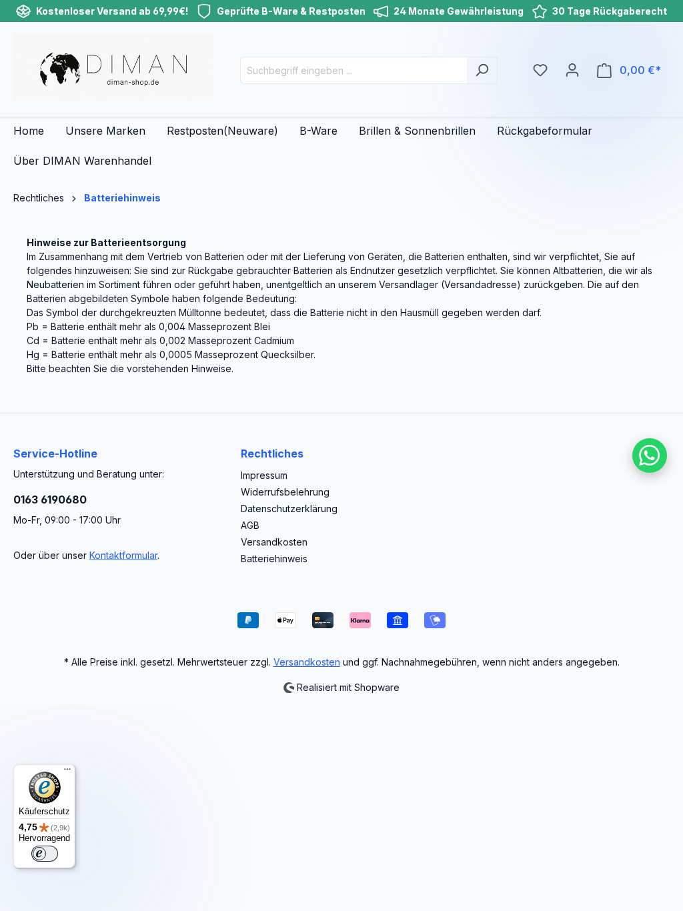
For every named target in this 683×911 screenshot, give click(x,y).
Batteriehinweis (274, 558)
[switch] (44, 854)
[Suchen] (482, 70)
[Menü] (67, 772)
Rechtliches (272, 453)
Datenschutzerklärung (289, 508)
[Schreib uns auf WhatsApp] (649, 455)
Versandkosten (274, 542)
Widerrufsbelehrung (285, 492)
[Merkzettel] (540, 70)
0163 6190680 (50, 499)
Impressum (264, 475)
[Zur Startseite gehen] (113, 67)
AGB (250, 525)
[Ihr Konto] (572, 70)
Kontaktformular (123, 555)
